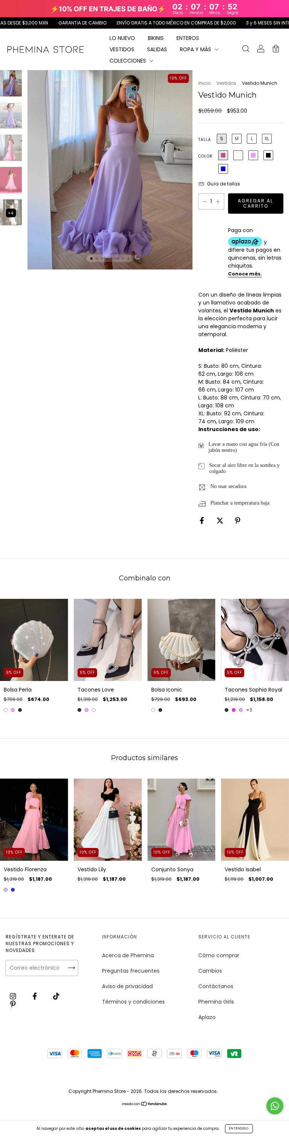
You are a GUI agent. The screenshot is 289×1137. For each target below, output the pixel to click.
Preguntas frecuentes (131, 971)
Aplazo (207, 1017)
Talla (204, 139)
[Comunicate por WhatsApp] (274, 1105)
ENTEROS (187, 38)
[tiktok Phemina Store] (56, 996)
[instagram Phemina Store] (14, 996)
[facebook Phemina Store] (35, 996)
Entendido (239, 1128)
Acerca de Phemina (128, 955)
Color (205, 156)
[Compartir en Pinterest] (237, 520)
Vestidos (226, 83)
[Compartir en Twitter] (220, 520)
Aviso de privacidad (127, 986)
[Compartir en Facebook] (202, 520)
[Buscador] (245, 50)
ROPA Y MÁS (196, 49)
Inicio (204, 83)
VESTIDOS (122, 49)
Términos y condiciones (133, 1001)
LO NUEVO (122, 38)
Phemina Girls (216, 1001)
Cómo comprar (218, 955)
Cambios (210, 971)
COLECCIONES (129, 60)
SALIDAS (157, 49)
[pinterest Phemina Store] (13, 1004)
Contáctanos (215, 986)
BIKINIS (156, 38)
